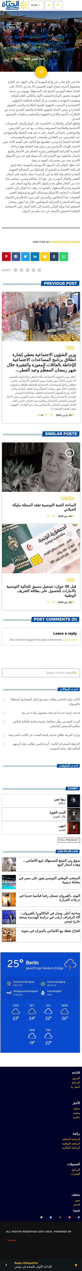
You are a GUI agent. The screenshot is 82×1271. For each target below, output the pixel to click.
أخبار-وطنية (68, 498)
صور (77, 1200)
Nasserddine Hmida (65, 242)
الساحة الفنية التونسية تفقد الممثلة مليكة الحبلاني (44, 507)
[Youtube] (69, 1217)
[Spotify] (41, 1217)
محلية (76, 1108)
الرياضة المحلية (71, 1139)
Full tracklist (69, 840)
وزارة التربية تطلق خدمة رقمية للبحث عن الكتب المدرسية (44, 735)
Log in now (70, 640)
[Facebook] (79, 1217)
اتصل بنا (75, 1086)
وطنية (12, 26)
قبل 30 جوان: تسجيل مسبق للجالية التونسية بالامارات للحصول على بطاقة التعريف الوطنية (41, 591)
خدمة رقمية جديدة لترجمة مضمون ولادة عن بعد (50, 713)
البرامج (76, 1082)
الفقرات (75, 1173)
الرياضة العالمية (71, 1147)
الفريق (76, 1078)
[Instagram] (60, 1217)
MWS (13, 1240)
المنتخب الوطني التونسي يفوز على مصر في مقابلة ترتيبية (49, 880)
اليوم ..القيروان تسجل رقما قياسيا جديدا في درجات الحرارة (49, 898)
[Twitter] (51, 1217)
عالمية (76, 1117)
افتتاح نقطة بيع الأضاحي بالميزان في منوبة (50, 931)
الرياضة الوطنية (71, 1143)
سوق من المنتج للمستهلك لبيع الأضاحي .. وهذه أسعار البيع (51, 863)
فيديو (77, 1204)
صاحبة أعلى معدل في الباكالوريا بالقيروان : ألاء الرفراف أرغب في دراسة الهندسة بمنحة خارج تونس (49, 917)
